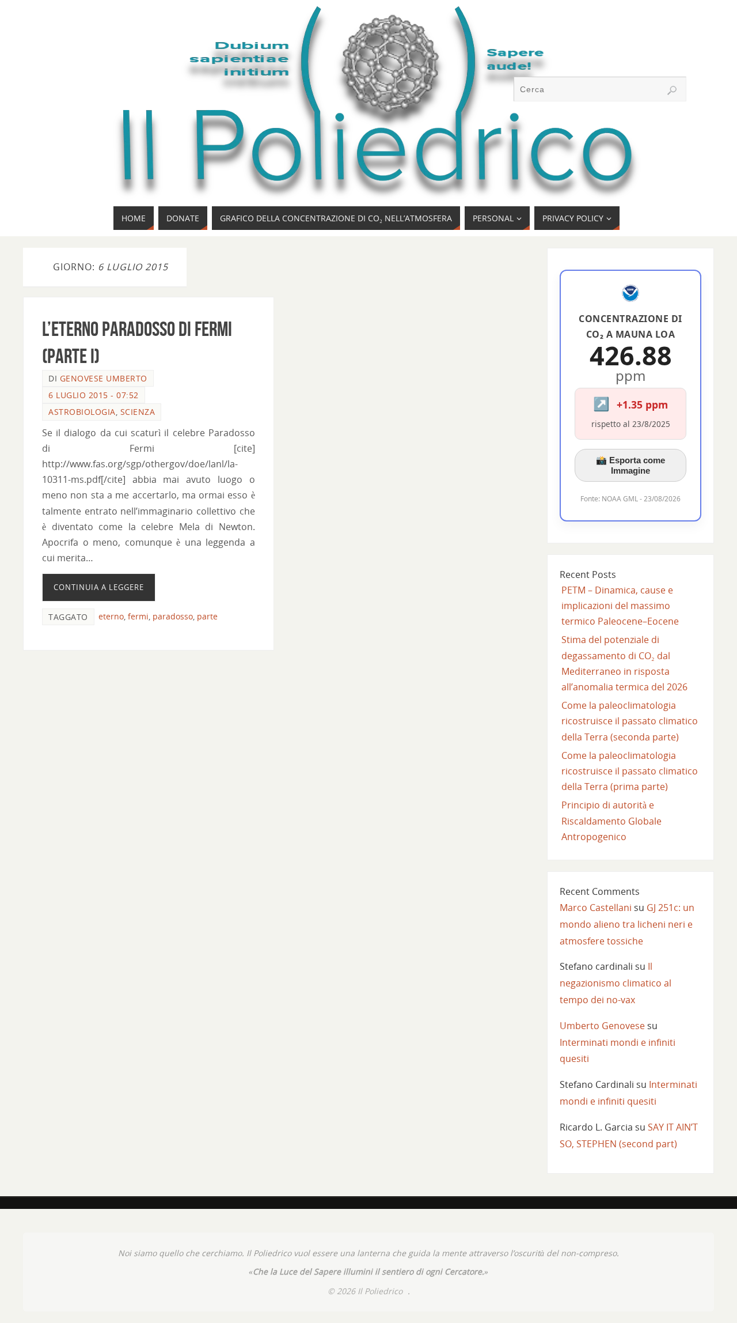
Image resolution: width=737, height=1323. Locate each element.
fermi (138, 616)
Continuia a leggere (99, 587)
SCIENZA (137, 411)
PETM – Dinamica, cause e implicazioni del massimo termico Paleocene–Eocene (620, 606)
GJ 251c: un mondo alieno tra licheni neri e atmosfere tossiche (627, 924)
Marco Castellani (596, 907)
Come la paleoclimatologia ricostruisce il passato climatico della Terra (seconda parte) (629, 721)
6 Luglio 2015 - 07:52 (93, 395)
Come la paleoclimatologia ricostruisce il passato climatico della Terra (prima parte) (629, 771)
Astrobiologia (82, 411)
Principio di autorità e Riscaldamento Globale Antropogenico (611, 820)
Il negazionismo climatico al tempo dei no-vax (615, 983)
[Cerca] (672, 90)
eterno (111, 616)
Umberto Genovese (602, 1025)
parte (207, 616)
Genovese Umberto (103, 378)
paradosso (173, 616)
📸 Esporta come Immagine (630, 465)
